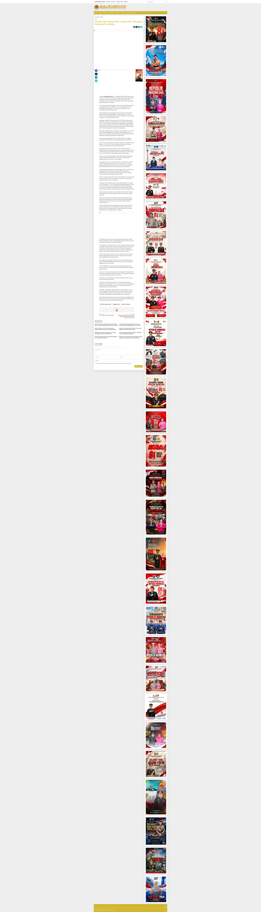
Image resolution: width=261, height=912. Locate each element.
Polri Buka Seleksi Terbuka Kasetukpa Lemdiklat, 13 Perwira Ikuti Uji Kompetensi (106, 337)
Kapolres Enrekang (126, 304)
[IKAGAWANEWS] (110, 7)
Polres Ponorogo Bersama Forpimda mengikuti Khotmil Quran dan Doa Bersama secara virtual (126, 315)
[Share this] (134, 27)
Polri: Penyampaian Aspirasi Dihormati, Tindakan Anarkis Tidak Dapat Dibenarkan (130, 333)
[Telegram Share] (139, 27)
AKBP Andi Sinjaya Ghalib (105, 304)
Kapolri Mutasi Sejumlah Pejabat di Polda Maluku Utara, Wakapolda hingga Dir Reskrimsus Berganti (106, 325)
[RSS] (117, 310)
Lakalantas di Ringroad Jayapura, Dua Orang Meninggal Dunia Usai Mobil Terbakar (105, 333)
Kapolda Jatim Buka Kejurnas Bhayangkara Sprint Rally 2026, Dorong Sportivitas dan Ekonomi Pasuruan (130, 337)
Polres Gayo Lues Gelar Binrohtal (106, 314)
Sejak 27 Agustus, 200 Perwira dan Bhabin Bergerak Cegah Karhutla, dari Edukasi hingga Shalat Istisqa (105, 329)
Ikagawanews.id (116, 304)
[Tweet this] (137, 27)
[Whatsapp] (141, 27)
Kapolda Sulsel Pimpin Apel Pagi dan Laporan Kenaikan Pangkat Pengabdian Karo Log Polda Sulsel (129, 325)
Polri (96, 19)
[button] (166, 2)
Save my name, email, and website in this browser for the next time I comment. (113, 363)
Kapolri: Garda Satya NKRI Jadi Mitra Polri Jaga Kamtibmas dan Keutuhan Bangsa (130, 329)
